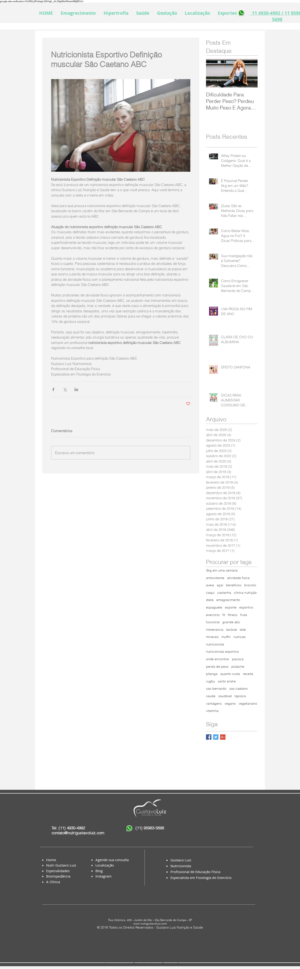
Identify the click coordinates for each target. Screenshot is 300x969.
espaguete (214, 607)
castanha (224, 592)
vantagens (214, 703)
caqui (210, 592)
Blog (99, 870)
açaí (220, 585)
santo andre (227, 681)
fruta (243, 615)
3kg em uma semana (222, 570)
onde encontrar (217, 659)
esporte (230, 607)
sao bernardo (216, 688)
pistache (237, 666)
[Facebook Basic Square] (208, 737)
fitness (232, 615)
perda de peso (217, 666)
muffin (226, 637)
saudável (225, 696)
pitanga (212, 674)
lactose (231, 629)
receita (248, 674)
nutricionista (215, 644)
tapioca (240, 696)
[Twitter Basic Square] (215, 737)
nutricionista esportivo (222, 651)
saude (210, 696)
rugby (210, 681)
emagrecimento (228, 600)
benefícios (233, 585)
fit (223, 615)
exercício (213, 615)
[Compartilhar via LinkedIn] (76, 389)
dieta (210, 600)
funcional (213, 622)
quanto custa (230, 674)
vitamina (212, 711)
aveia (210, 585)
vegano (230, 703)
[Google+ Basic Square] (222, 737)
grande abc (231, 622)
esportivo (246, 607)
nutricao (239, 637)
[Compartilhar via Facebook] (53, 389)
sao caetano (238, 688)
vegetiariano (248, 703)
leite (243, 629)
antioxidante (215, 578)
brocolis (250, 585)
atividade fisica (238, 578)
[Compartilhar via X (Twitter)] (65, 389)
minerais (212, 637)
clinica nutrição (245, 592)
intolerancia (214, 629)
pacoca (238, 659)
